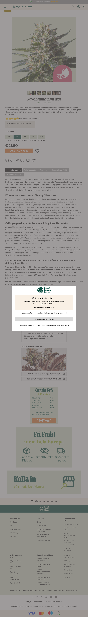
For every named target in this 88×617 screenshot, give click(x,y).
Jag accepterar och (45, 313)
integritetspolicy (61, 313)
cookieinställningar (43, 313)
